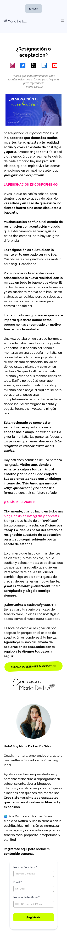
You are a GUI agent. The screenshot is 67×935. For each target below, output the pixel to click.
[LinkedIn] (44, 65)
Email (17, 882)
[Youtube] (54, 65)
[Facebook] (23, 65)
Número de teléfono (26, 897)
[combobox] (17, 904)
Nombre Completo (25, 867)
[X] (33, 65)
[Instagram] (12, 65)
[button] (62, 21)
